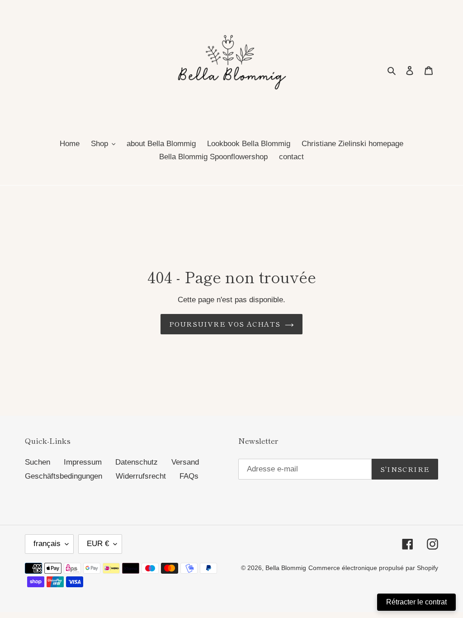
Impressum (83, 462)
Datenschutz (136, 462)
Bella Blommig (285, 567)
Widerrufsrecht (141, 476)
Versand (185, 462)
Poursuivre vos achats (224, 323)
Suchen (37, 462)
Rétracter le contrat (416, 602)
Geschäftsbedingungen (63, 476)
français (47, 543)
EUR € (98, 543)
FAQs (189, 476)
